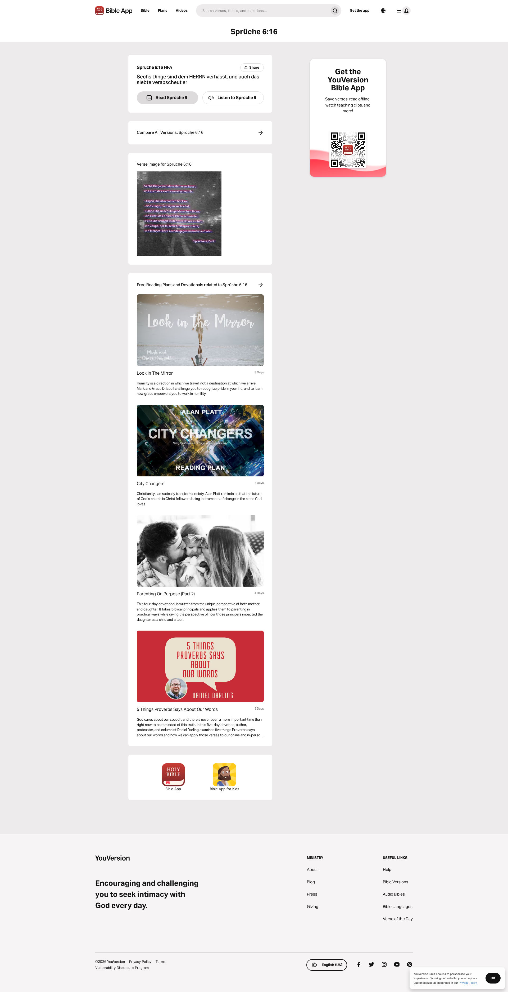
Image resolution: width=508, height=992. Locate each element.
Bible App (173, 789)
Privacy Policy (140, 961)
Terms (161, 961)
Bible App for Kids (224, 789)
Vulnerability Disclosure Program (122, 968)
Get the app (359, 10)
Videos (182, 10)
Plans (162, 10)
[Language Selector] (383, 10)
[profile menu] (403, 10)
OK (493, 978)
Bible (145, 10)
